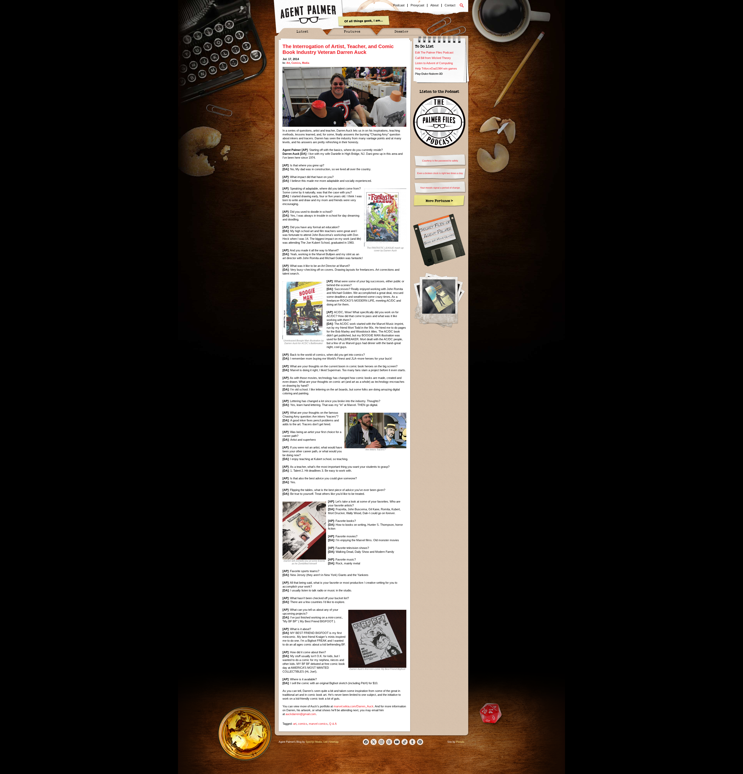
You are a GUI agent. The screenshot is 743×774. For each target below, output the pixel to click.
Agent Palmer (308, 14)
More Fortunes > (439, 201)
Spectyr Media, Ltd (316, 741)
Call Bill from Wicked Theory (433, 58)
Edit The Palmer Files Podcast (434, 52)
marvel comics (318, 723)
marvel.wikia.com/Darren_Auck (353, 706)
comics (302, 723)
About (434, 5)
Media (305, 62)
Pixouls (460, 741)
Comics (295, 62)
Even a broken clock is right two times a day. (440, 173)
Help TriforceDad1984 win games (436, 68)
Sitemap (333, 741)
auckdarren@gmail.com (301, 714)
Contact (450, 5)
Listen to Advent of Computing (434, 63)
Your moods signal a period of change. (440, 187)
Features (352, 31)
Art (288, 62)
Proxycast (417, 5)
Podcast (398, 5)
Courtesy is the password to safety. (440, 160)
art (294, 723)
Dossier (401, 31)
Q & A (333, 723)
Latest (302, 31)
